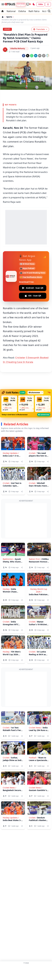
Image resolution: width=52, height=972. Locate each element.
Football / (33, 757)
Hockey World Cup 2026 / (38, 590)
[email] (39, 55)
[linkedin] (35, 55)
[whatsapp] (31, 55)
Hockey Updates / (11, 453)
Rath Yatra (34, 11)
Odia (40, 4)
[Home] (3, 17)
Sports (9, 17)
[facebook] (23, 55)
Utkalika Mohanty (17, 48)
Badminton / (8, 559)
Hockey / (7, 589)
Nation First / (35, 559)
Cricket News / (35, 727)
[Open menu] (2, 4)
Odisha (22, 11)
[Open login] (48, 4)
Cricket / (32, 453)
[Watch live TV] (28, 4)
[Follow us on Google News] (47, 55)
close (26, 963)
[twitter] (27, 55)
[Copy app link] (43, 55)
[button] (9, 403)
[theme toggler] (33, 4)
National (11, 11)
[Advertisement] (26, 96)
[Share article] (21, 461)
